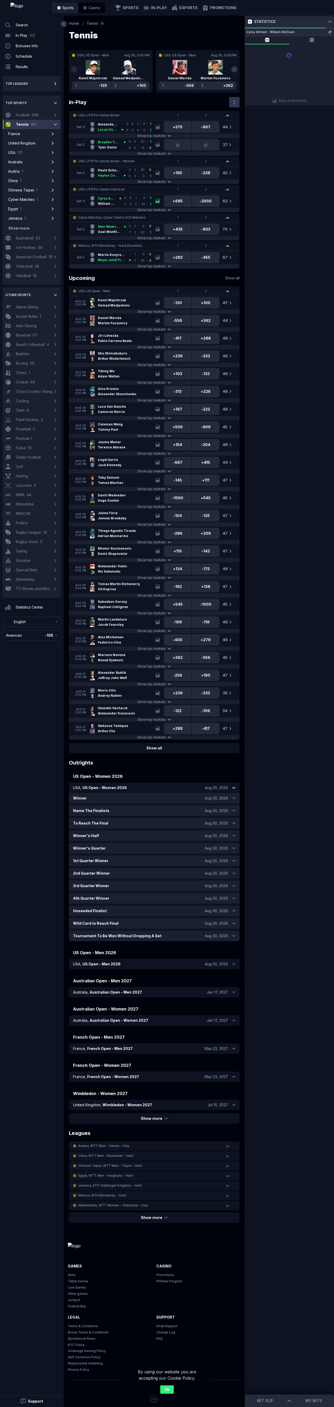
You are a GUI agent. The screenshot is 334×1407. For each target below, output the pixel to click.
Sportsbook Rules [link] (82, 1338)
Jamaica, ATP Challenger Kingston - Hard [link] (109, 1185)
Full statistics (293, 101)
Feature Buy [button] (77, 1306)
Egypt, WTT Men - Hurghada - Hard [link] (105, 1175)
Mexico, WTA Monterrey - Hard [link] (102, 1195)
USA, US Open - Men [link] (94, 291)
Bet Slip (265, 1400)
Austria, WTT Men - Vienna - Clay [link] (103, 1146)
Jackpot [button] (74, 1300)
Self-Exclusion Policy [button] (84, 1357)
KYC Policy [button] (76, 1345)
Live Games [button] (77, 1287)
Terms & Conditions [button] (83, 1326)
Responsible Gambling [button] (85, 1363)
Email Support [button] (166, 1326)
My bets (314, 1400)
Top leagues (16, 84)
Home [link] (74, 23)
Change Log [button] (165, 1332)
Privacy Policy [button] (78, 1370)
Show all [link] (232, 278)
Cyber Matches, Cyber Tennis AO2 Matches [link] (112, 217)
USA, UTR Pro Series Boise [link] (99, 115)
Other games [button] (78, 1294)
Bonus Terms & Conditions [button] (88, 1332)
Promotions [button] (165, 1275)
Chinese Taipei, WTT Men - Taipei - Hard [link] (110, 1166)
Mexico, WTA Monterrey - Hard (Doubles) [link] (110, 246)
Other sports (18, 295)
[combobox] (32, 622)
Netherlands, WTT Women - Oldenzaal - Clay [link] (113, 1205)
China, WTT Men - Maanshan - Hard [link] (105, 1156)
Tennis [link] (92, 23)
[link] (28, 8)
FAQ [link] (159, 1338)
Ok (166, 1389)
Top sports (16, 103)
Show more (151, 1118)
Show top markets (151, 136)
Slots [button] (72, 1275)
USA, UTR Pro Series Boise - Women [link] (106, 161)
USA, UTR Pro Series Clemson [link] (101, 189)
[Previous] (74, 69)
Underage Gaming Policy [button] (87, 1351)
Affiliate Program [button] (169, 1281)
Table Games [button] (78, 1281)
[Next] (234, 69)
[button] (91, 8)
